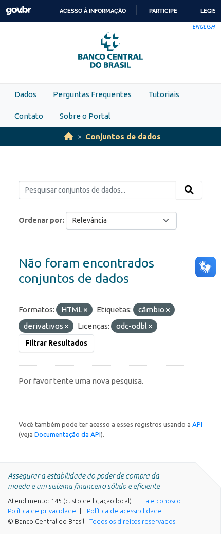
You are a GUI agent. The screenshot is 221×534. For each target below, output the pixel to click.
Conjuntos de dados (123, 136)
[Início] (68, 136)
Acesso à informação (93, 10)
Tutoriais (163, 94)
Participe (163, 10)
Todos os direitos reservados (132, 521)
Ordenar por (40, 220)
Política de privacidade (42, 510)
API (197, 424)
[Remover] (85, 310)
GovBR (18, 10)
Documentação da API (67, 434)
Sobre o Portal (85, 115)
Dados (25, 94)
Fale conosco (161, 500)
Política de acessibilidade (124, 510)
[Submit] (189, 190)
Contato (28, 115)
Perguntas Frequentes (92, 94)
